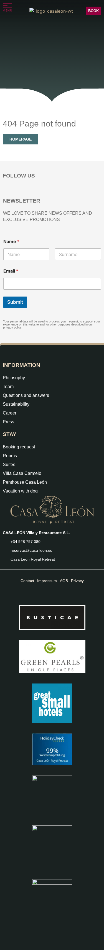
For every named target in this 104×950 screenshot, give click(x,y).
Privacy (77, 580)
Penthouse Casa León (25, 482)
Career (9, 413)
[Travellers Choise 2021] (52, 847)
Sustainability (16, 404)
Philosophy (14, 377)
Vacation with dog (20, 491)
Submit (15, 302)
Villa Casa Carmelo (22, 473)
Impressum (47, 580)
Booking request (19, 447)
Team (8, 386)
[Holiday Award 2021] (52, 656)
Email (10, 271)
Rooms (10, 455)
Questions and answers (26, 395)
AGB (64, 580)
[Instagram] (7, 189)
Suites (9, 464)
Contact (27, 580)
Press (8, 421)
